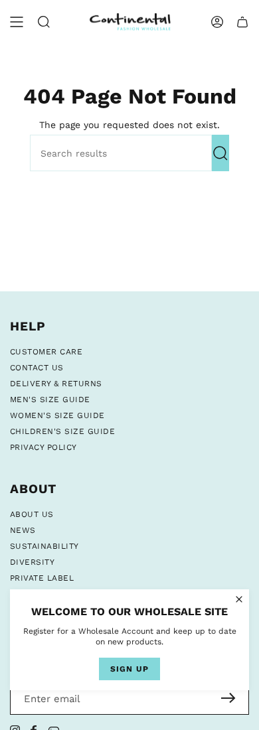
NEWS (23, 530)
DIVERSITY (32, 562)
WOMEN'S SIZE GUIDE (57, 415)
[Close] (239, 599)
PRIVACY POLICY (43, 447)
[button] (43, 22)
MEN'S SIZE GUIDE (50, 399)
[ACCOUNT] (217, 22)
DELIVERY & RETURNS (56, 383)
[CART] (242, 22)
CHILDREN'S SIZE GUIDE (62, 431)
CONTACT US (37, 367)
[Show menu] (17, 22)
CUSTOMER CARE (46, 351)
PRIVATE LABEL (42, 578)
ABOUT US (32, 514)
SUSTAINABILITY (44, 546)
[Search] (220, 153)
